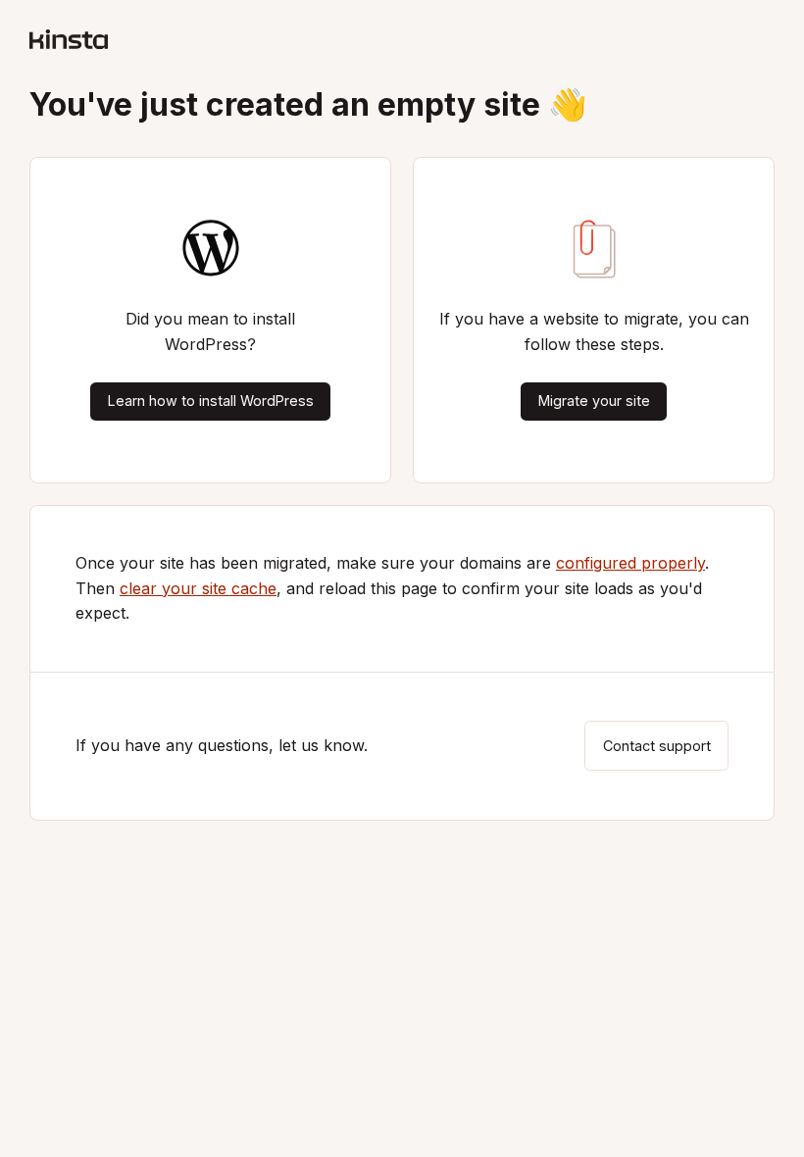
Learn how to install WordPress (211, 400)
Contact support (657, 745)
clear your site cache (198, 588)
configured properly (630, 563)
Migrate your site (594, 400)
